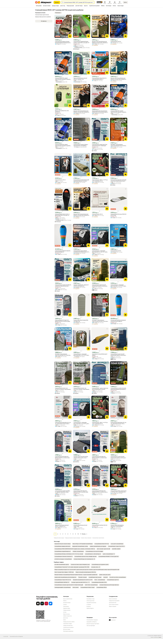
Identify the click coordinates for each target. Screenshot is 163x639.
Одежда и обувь (66, 608)
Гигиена (65, 604)
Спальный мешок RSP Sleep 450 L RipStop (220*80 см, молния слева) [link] (62, 457)
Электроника (66, 606)
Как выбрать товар (90, 598)
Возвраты (89, 606)
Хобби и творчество (67, 615)
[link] (62, 544)
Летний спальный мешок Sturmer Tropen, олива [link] (80, 526)
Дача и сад (65, 617)
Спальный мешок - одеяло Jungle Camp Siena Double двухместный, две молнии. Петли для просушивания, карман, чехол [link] (100, 389)
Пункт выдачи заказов (113, 604)
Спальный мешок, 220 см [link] (60, 179)
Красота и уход (66, 614)
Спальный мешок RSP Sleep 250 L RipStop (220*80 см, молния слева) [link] (99, 457)
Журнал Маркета (90, 608)
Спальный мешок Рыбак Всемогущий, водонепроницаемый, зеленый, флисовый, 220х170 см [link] (81, 180)
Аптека (64, 612)
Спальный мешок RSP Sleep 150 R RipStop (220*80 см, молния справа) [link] (62, 321)
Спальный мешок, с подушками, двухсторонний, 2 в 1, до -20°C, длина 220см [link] (100, 251)
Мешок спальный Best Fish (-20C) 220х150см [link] (62, 111)
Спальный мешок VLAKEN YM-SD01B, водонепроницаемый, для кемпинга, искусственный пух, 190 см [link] (118, 389)
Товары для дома (66, 610)
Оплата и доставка (90, 600)
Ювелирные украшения (68, 631)
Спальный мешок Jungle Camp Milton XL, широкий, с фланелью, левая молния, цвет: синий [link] (62, 491)
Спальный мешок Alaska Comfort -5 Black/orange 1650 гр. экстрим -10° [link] (62, 215)
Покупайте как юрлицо (91, 602)
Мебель (65, 600)
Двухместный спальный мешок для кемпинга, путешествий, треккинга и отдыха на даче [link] (99, 42)
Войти (125, 2)
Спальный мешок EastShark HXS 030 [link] (99, 525)
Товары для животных (67, 625)
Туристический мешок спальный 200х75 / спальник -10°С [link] (80, 79)
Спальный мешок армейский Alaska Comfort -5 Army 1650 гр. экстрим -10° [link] (81, 42)
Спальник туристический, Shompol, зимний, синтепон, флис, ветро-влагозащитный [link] (81, 457)
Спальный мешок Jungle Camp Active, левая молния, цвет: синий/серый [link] (99, 145)
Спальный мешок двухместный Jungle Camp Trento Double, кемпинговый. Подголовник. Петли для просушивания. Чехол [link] (118, 180)
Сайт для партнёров (91, 625)
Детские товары (66, 629)
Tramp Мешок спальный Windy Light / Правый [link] (99, 355)
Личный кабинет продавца (92, 619)
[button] (58, 13)
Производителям (112, 602)
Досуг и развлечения (67, 598)
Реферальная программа (114, 600)
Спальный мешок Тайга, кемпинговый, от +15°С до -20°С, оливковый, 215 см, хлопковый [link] (118, 491)
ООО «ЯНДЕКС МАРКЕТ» (156, 635)
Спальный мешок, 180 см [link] (116, 41)
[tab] (38, 5)
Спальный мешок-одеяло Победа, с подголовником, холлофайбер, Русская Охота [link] (81, 145)
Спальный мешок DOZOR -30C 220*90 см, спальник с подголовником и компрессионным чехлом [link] (63, 389)
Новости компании (113, 598)
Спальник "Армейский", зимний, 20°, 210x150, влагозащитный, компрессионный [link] (81, 285)
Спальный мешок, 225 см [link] (116, 250)
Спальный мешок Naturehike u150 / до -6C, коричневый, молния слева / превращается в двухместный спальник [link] (118, 423)
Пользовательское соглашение (16, 636)
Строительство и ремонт (68, 627)
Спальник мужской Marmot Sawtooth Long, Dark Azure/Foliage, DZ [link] (118, 321)
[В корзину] (70, 36)
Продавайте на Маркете (92, 621)
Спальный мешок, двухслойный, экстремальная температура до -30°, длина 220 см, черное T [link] (81, 251)
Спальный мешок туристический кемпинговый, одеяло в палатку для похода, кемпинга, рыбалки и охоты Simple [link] (118, 355)
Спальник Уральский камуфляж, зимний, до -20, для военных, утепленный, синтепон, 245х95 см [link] (118, 526)
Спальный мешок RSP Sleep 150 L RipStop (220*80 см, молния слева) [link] (81, 491)
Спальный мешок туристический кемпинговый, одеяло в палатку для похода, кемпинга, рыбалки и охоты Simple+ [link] (99, 285)
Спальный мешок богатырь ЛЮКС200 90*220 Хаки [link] (118, 215)
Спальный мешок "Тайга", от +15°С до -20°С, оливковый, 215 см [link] (100, 180)
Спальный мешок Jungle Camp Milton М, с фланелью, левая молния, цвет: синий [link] (63, 285)
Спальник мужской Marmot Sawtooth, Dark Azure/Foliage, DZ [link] (62, 251)
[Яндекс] (159, 637)
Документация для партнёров (93, 623)
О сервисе (89, 604)
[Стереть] (92, 2)
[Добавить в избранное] (70, 16)
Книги (64, 619)
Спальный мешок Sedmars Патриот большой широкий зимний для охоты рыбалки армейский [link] (62, 42)
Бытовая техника (66, 602)
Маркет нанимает (112, 606)
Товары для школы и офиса (68, 621)
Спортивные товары (67, 623)
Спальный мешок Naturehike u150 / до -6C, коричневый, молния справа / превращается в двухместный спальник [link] (63, 423)
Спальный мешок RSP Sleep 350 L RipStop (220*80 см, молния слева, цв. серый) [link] (100, 491)
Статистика (5, 636)
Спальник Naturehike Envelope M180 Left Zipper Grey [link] (81, 321)
